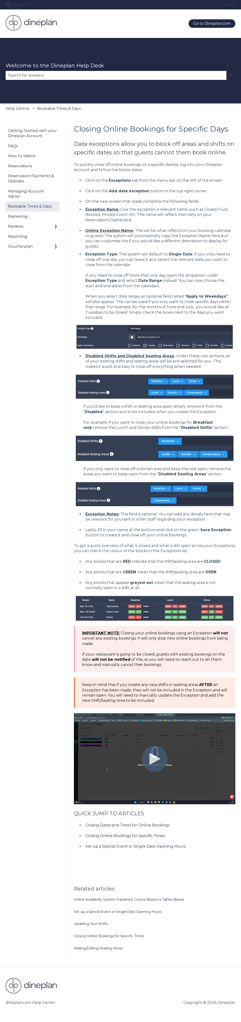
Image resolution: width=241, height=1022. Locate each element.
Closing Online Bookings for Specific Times (125, 835)
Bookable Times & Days (59, 108)
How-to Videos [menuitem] (21, 156)
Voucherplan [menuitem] (20, 246)
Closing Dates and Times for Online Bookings (127, 825)
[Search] (230, 75)
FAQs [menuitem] (13, 146)
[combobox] (116, 75)
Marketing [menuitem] (18, 216)
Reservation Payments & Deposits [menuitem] (31, 178)
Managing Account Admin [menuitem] (26, 194)
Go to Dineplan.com (212, 23)
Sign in (229, 4)
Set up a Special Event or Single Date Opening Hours (135, 846)
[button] (56, 227)
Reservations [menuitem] (20, 166)
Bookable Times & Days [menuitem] (30, 206)
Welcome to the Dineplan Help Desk (55, 65)
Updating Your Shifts (91, 924)
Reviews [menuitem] (15, 226)
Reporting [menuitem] (17, 236)
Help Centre (17, 108)
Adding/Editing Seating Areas (98, 948)
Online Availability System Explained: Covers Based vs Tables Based (129, 899)
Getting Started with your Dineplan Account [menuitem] (32, 133)
